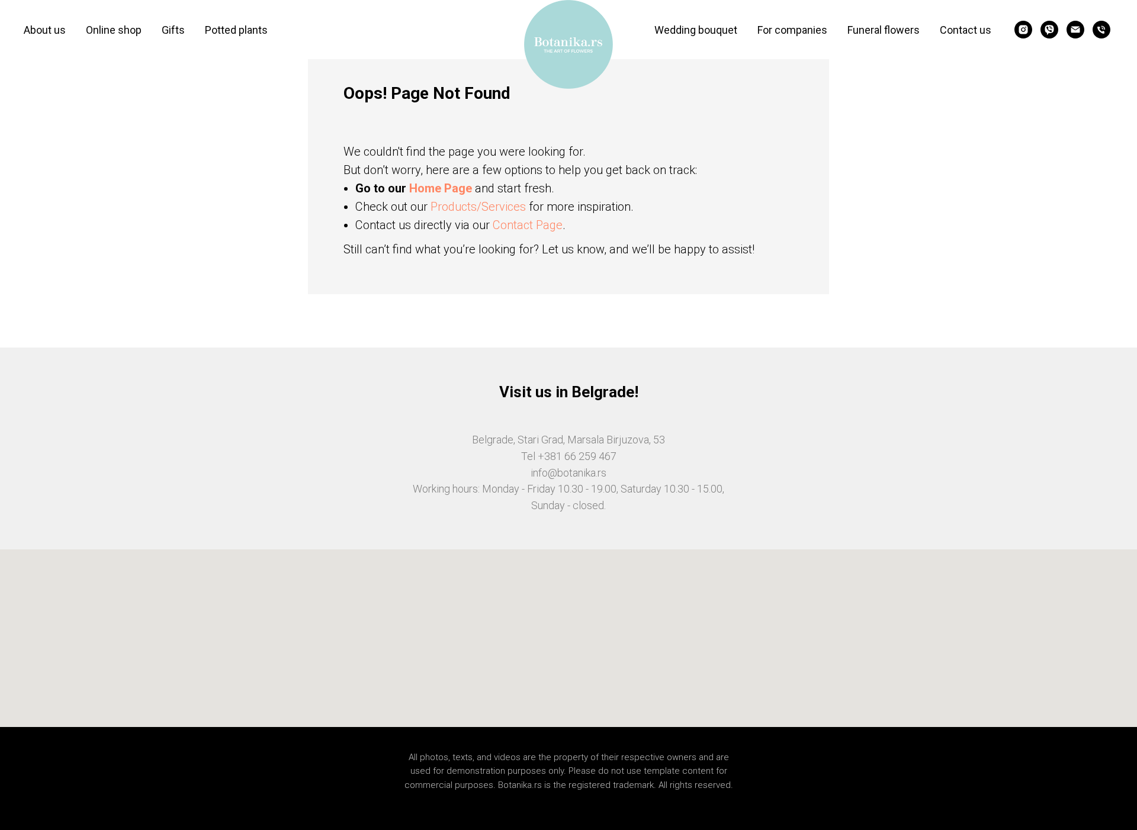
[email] (1075, 29)
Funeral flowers (883, 30)
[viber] (1049, 29)
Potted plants (236, 30)
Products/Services (478, 207)
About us (45, 30)
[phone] (1101, 29)
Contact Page (528, 225)
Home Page (440, 188)
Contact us (965, 30)
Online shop (114, 30)
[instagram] (1023, 29)
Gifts (173, 30)
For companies (792, 30)
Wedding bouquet (695, 30)
